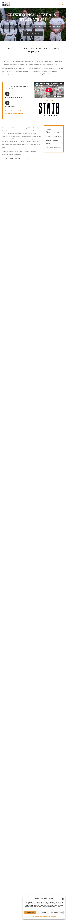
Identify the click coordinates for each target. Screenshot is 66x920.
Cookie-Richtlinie (36, 916)
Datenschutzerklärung (45, 916)
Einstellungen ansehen (57, 912)
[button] (63, 898)
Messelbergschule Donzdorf (53, 136)
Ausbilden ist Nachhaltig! (53, 147)
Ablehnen (43, 912)
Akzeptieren (30, 912)
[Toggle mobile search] (59, 4)
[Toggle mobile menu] (63, 4)
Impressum (53, 916)
